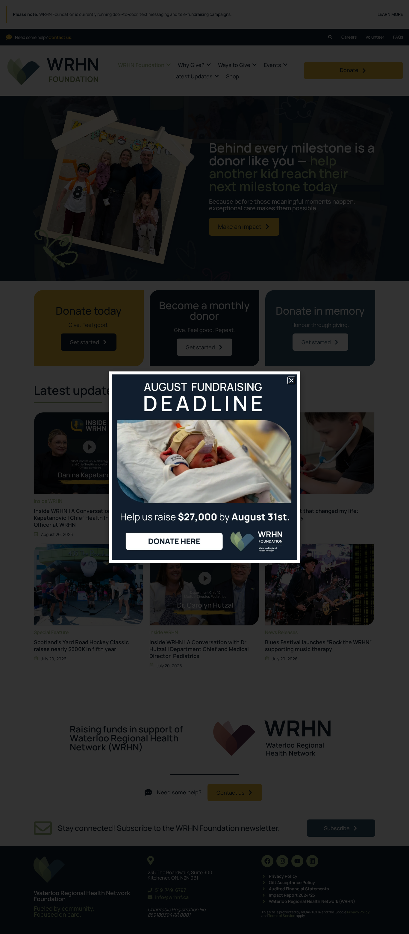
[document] (204, 467)
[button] (291, 380)
